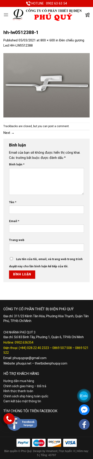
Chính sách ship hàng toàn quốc (25, 396)
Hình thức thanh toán (18, 391)
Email (14, 221)
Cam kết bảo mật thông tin (22, 401)
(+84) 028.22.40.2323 (34, 348)
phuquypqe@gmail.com (29, 358)
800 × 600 (47, 40)
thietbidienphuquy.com (51, 363)
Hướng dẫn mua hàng (18, 381)
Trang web (16, 240)
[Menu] (6, 14)
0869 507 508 (62, 348)
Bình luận (16, 164)
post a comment (58, 126)
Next (8, 133)
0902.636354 (24, 342)
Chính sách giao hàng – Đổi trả (24, 386)
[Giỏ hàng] (87, 14)
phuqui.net (23, 363)
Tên (12, 202)
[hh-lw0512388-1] (46, 85)
